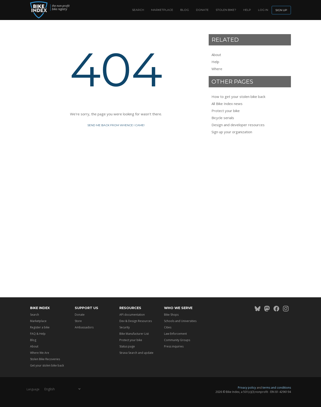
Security (124, 327)
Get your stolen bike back (47, 365)
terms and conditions (276, 388)
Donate (202, 10)
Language (33, 389)
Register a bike (40, 327)
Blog (184, 10)
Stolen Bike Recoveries (45, 359)
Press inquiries (174, 346)
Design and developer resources (238, 124)
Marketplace (162, 10)
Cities (167, 327)
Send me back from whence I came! (116, 125)
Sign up (281, 10)
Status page (127, 346)
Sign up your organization (231, 131)
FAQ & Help (38, 334)
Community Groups (177, 340)
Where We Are (39, 353)
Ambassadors (84, 327)
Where (216, 68)
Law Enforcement (175, 334)
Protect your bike (225, 110)
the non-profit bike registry (61, 7)
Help (247, 10)
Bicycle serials (222, 117)
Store (78, 321)
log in (263, 10)
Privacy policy (247, 388)
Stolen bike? (226, 10)
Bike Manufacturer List (134, 334)
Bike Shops (171, 315)
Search (138, 10)
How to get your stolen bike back (238, 96)
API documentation (132, 315)
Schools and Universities (180, 321)
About (216, 54)
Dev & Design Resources (135, 321)
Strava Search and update (136, 353)
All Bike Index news (227, 103)
